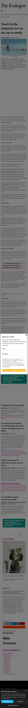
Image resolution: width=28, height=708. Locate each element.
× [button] (26, 690)
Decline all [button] (20, 701)
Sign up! (14, 370)
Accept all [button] (7, 701)
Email (3, 348)
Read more (11, 698)
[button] (14, 705)
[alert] (14, 698)
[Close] (26, 335)
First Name (5, 353)
